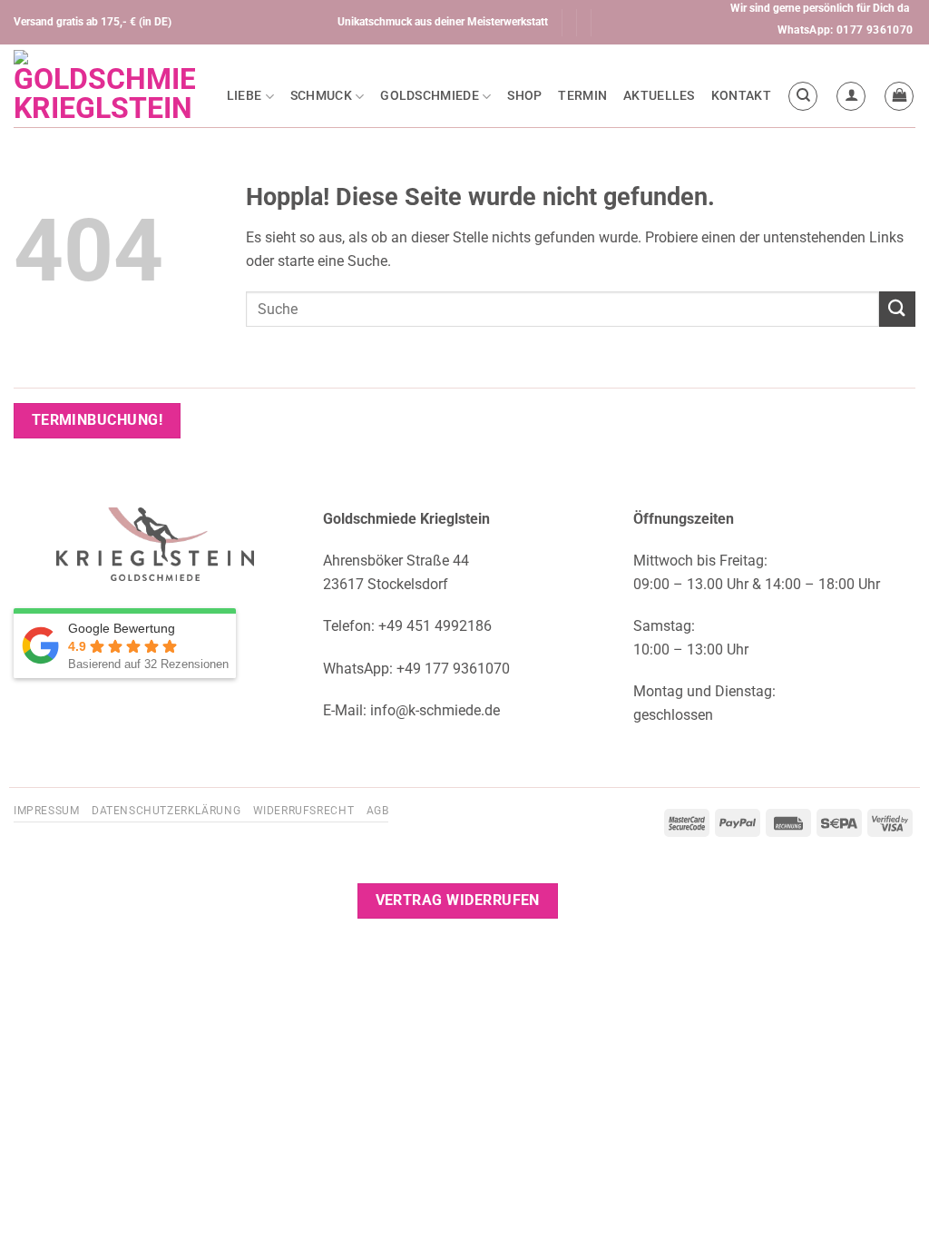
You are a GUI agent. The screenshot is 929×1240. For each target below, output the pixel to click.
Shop (524, 95)
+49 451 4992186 (435, 626)
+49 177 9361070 (453, 668)
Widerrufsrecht (304, 810)
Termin (582, 95)
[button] (850, 96)
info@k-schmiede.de (435, 710)
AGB (378, 810)
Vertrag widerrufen (458, 900)
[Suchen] (802, 96)
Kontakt (741, 95)
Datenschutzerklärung (166, 810)
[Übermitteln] (897, 309)
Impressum (47, 810)
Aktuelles (659, 95)
